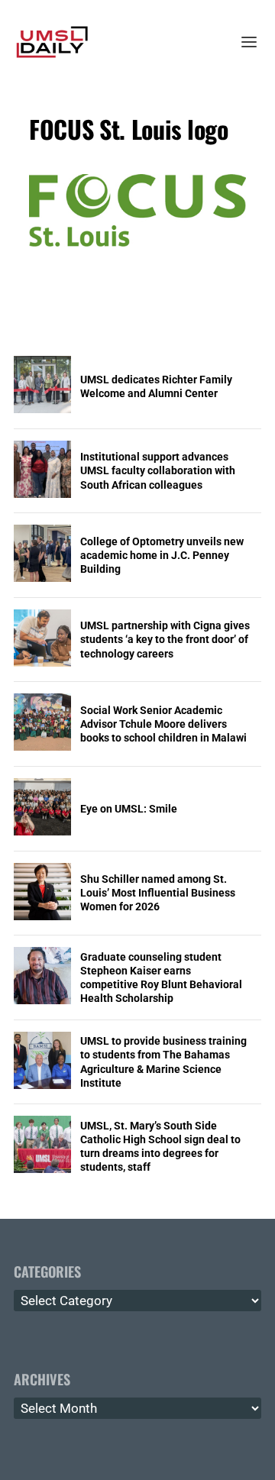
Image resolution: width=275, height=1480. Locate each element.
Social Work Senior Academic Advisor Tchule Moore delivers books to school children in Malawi (163, 724)
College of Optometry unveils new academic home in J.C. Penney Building (162, 555)
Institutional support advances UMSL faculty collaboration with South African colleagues (157, 470)
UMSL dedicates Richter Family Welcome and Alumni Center (156, 386)
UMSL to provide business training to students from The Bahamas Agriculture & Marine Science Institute (163, 1062)
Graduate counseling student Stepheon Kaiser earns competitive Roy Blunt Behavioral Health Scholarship (161, 978)
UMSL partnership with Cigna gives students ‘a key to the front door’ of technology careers (165, 639)
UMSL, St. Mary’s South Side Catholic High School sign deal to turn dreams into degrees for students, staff (160, 1147)
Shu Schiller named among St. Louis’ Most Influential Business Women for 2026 (157, 893)
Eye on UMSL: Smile (128, 809)
